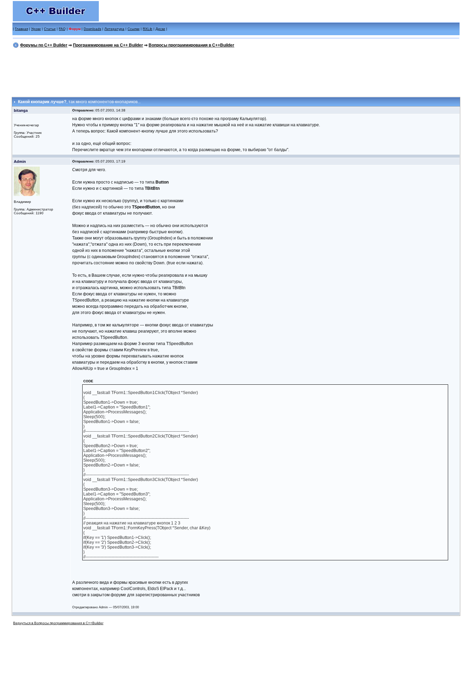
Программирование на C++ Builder (108, 45)
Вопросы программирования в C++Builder (191, 45)
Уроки (36, 29)
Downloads (92, 29)
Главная (21, 29)
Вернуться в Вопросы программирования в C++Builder (58, 623)
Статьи (50, 29)
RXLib (147, 29)
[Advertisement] (236, 71)
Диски (160, 29)
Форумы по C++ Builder (43, 45)
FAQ (62, 29)
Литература (114, 29)
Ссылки (134, 29)
